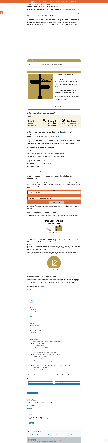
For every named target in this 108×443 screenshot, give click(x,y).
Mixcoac (74, 125)
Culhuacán (32, 314)
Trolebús (60, 280)
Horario (50, 1)
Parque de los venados (35, 325)
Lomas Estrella (33, 309)
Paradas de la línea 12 (38, 369)
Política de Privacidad (33, 434)
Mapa (40, 1)
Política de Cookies (46, 434)
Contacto (70, 434)
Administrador (35, 414)
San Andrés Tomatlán (34, 311)
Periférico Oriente (34, 304)
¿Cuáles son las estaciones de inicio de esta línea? (44, 352)
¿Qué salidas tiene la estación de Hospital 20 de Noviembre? (46, 354)
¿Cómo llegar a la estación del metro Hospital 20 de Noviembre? (47, 361)
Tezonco (31, 302)
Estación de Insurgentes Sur (41, 350)
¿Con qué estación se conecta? (40, 343)
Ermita (31, 321)
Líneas (44, 1)
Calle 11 (31, 307)
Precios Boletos (57, 1)
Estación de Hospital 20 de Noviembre (43, 347)
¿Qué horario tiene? (37, 358)
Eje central (32, 323)
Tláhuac (35, 125)
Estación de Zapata (39, 345)
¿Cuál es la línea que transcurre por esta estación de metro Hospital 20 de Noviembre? (52, 365)
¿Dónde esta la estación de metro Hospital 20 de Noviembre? (46, 341)
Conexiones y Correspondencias (40, 367)
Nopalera (32, 298)
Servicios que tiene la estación (39, 356)
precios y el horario (57, 171)
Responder (30, 408)
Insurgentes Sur (73, 123)
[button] (1, 12)
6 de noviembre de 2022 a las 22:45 (36, 400)
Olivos (31, 300)
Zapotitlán (32, 295)
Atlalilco (31, 316)
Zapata (30, 123)
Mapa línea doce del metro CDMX (40, 363)
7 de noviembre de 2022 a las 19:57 (38, 415)
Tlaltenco (32, 293)
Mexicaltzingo (33, 318)
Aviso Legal (57, 434)
